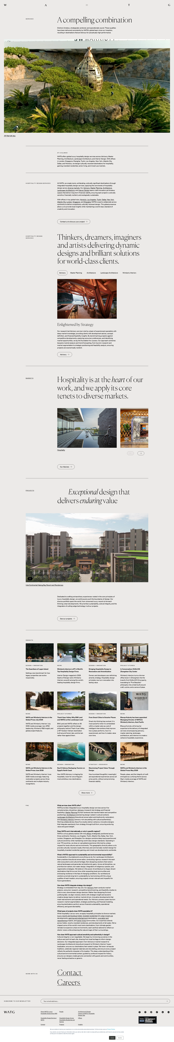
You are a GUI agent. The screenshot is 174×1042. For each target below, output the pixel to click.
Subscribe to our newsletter (17, 1001)
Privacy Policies (111, 1029)
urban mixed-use (107, 916)
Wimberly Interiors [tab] (129, 273)
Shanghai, (87, 202)
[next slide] (140, 453)
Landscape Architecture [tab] (109, 273)
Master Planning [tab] (76, 273)
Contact (70, 972)
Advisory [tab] (62, 273)
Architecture (107, 188)
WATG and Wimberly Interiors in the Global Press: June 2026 (39, 769)
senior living (81, 921)
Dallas (104, 200)
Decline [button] (120, 1038)
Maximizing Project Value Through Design (102, 769)
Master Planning (96, 188)
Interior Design (83, 190)
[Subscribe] (167, 1001)
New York (110, 200)
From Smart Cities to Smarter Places (102, 717)
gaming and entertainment (78, 918)
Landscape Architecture (66, 190)
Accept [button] (112, 1038)
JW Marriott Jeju (9, 136)
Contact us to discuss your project (72, 222)
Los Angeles (91, 200)
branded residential (90, 916)
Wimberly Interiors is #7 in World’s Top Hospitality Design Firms (70, 670)
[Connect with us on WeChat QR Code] (157, 1012)
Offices (80, 1018)
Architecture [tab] (91, 273)
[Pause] (87, 547)
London (69, 202)
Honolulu (83, 200)
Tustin (99, 200)
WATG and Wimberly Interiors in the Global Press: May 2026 (133, 769)
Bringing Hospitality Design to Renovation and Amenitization (100, 670)
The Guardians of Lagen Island (37, 669)
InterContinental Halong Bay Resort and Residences (44, 585)
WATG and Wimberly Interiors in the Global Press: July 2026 (39, 718)
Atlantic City (61, 202)
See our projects (66, 619)
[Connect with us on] (139, 1012)
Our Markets (64, 467)
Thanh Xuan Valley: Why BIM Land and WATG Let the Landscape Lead (70, 718)
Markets (29, 378)
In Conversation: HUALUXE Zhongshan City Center (130, 670)
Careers (69, 982)
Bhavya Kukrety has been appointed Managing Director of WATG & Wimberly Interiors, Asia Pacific (133, 719)
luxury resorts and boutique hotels (69, 916)
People (61, 1011)
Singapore (76, 202)
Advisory (86, 188)
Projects (30, 490)
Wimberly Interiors (67, 819)
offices (88, 834)
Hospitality (61, 450)
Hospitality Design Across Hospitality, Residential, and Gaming (67, 1020)
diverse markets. (74, 188)
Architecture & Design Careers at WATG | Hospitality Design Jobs (86, 1013)
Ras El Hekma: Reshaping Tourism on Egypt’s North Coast (71, 769)
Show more (86, 793)
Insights (80, 1024)
